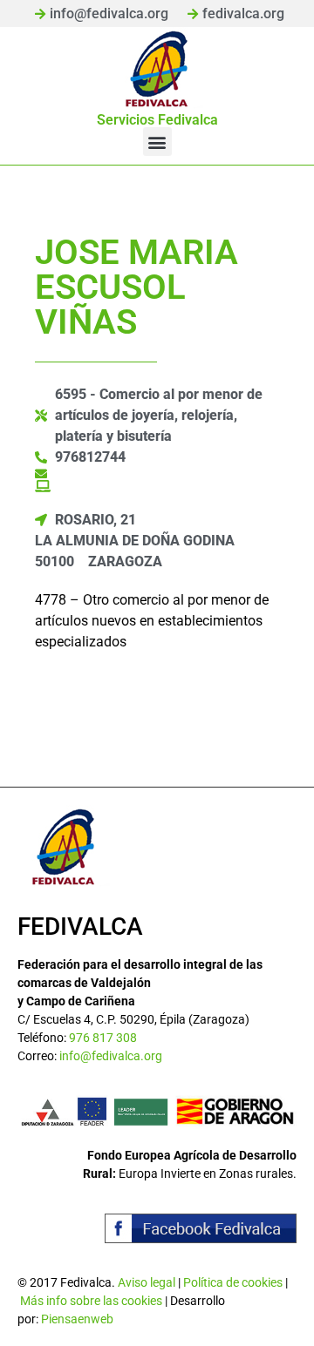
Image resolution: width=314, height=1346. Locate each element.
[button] (157, 141)
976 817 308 (103, 1038)
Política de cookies (233, 1282)
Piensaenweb (77, 1319)
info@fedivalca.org (110, 1056)
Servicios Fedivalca (157, 120)
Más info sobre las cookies (91, 1301)
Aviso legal (146, 1282)
